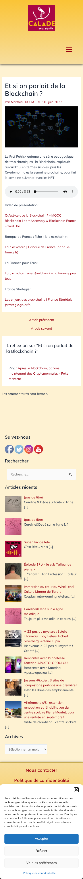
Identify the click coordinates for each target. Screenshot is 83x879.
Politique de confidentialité (39, 873)
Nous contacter (41, 770)
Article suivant (41, 328)
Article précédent (41, 320)
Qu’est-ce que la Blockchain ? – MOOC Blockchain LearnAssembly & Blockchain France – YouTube (40, 220)
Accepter (41, 838)
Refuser (41, 851)
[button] (76, 790)
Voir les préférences (41, 863)
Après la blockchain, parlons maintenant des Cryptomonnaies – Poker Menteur (39, 373)
